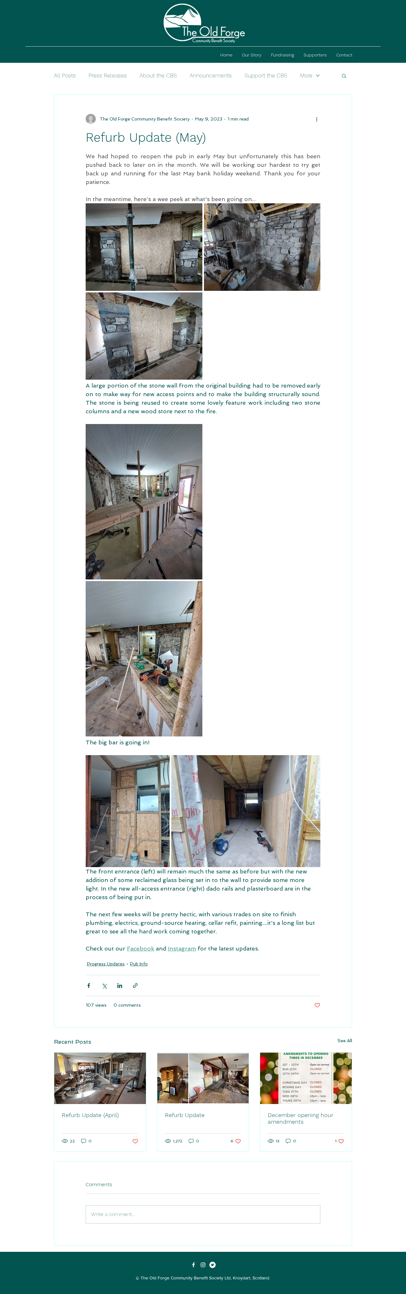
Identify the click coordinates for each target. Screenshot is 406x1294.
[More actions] (316, 119)
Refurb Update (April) (90, 1115)
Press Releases (107, 75)
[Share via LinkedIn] (120, 986)
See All (344, 1040)
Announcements (211, 75)
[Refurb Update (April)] (100, 1078)
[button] (344, 75)
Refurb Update (185, 1115)
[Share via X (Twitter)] (104, 986)
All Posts (65, 75)
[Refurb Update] (203, 1078)
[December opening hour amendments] (306, 1078)
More (306, 75)
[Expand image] (144, 247)
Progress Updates (106, 963)
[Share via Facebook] (89, 986)
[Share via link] (135, 986)
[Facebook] (193, 1265)
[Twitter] (212, 1265)
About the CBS (158, 75)
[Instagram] (203, 1265)
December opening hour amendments (300, 1118)
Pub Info (139, 963)
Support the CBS (266, 75)
